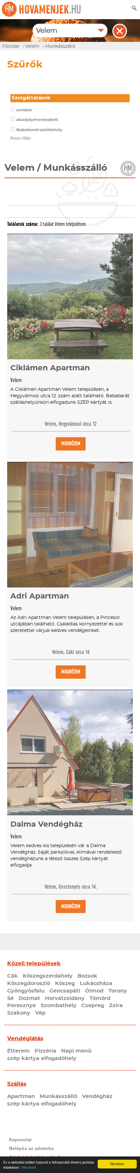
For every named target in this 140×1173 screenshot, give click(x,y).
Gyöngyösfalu (26, 991)
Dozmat (29, 998)
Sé (10, 998)
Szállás (16, 1084)
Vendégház (97, 1096)
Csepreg (92, 1005)
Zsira (116, 1005)
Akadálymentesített (37, 120)
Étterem (18, 1051)
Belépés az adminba (31, 1148)
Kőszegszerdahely (48, 976)
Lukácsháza (96, 983)
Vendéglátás (25, 1038)
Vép (40, 1013)
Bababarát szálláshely (39, 130)
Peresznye (21, 1005)
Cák (12, 976)
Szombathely (59, 1005)
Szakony (18, 1013)
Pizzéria (45, 1051)
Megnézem (70, 443)
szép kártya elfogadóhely (42, 1058)
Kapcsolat (20, 1139)
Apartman (21, 1096)
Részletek (28, 1167)
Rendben (117, 1163)
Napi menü (76, 1051)
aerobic (24, 110)
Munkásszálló (58, 1096)
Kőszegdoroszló (28, 983)
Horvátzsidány (65, 998)
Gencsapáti (64, 991)
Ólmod (94, 991)
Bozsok (87, 976)
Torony (117, 991)
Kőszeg (65, 983)
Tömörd (100, 998)
